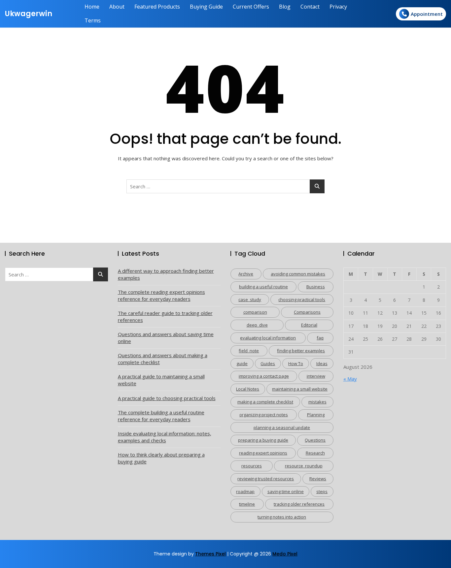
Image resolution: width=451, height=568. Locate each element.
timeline (247, 504)
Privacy (338, 6)
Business (315, 287)
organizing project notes (263, 415)
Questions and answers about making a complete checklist (162, 358)
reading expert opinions (263, 453)
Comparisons (307, 312)
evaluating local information (268, 338)
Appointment (427, 14)
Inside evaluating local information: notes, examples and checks (164, 437)
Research (315, 453)
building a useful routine (263, 287)
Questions (315, 440)
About (116, 6)
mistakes (317, 402)
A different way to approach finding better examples (166, 274)
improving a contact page (264, 376)
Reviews (317, 479)
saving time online (285, 491)
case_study (249, 299)
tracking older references (299, 504)
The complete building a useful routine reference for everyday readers (161, 416)
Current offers (251, 6)
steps (322, 491)
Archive (245, 274)
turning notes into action (282, 517)
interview (316, 376)
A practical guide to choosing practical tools (167, 398)
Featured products (157, 6)
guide (242, 363)
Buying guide (206, 6)
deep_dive (257, 325)
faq (320, 338)
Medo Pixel (284, 554)
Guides (267, 363)
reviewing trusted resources (265, 479)
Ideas (322, 363)
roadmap (245, 491)
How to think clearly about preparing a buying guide (161, 458)
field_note (249, 351)
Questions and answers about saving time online (166, 337)
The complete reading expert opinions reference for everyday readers (161, 295)
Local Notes (247, 389)
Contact (310, 6)
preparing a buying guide (263, 440)
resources (251, 466)
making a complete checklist (265, 402)
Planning (316, 415)
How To (295, 363)
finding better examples (301, 351)
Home (92, 6)
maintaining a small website (300, 389)
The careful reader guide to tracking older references (165, 316)
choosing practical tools (301, 299)
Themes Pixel (210, 554)
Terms (93, 20)
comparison (255, 312)
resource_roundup (304, 466)
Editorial (309, 325)
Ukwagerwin (28, 14)
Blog (285, 6)
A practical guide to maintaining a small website (161, 380)
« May (350, 378)
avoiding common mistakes (298, 274)
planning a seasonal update (282, 427)
